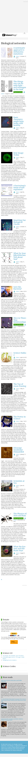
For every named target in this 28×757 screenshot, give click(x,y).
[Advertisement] (14, 16)
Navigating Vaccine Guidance (10, 660)
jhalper (17, 56)
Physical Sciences (18, 92)
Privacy (24, 744)
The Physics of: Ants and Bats (20, 515)
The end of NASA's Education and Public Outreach (11, 681)
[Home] (9, 35)
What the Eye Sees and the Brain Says (19, 548)
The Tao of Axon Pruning (19, 385)
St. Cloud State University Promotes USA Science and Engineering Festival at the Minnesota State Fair (13, 700)
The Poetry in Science (19, 418)
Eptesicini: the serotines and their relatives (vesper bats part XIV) (12, 719)
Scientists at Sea (18, 482)
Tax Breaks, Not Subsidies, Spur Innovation (13, 655)
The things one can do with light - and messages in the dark (19, 85)
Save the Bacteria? (17, 288)
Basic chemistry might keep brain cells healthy (18, 121)
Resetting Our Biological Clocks (19, 222)
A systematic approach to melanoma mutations (19, 51)
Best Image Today (18, 154)
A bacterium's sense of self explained (19, 187)
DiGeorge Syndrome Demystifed (18, 450)
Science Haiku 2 (19, 354)
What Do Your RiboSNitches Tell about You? (19, 256)
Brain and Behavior (18, 324)
